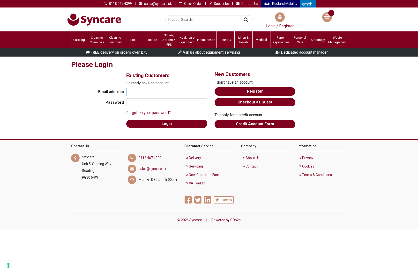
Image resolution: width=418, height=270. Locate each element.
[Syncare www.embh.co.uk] (308, 3)
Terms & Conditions (316, 175)
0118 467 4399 (120, 4)
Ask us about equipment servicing (211, 52)
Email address (111, 91)
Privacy (307, 158)
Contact (251, 166)
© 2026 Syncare (189, 220)
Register (255, 91)
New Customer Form (204, 175)
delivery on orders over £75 (118, 52)
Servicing (195, 166)
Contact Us (249, 4)
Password (114, 102)
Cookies (307, 166)
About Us (252, 158)
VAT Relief (196, 183)
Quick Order (192, 4)
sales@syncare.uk (157, 4)
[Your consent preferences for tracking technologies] (8, 265)
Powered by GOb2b (226, 220)
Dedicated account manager (304, 52)
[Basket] (327, 17)
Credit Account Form (255, 124)
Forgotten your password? (148, 112)
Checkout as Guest (255, 102)
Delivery (194, 158)
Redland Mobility (284, 4)
